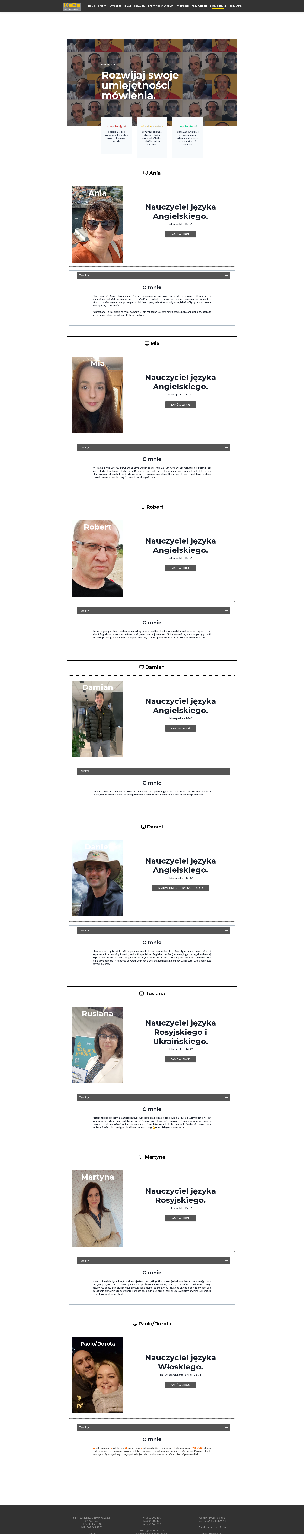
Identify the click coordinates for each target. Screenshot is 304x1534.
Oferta (102, 6)
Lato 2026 (115, 6)
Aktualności (199, 6)
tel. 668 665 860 (152, 1523)
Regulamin (236, 6)
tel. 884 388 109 (152, 1520)
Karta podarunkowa (160, 6)
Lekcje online (218, 6)
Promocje (183, 6)
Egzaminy (139, 6)
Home (91, 6)
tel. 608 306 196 (152, 1517)
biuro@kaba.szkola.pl (152, 1530)
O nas (127, 6)
